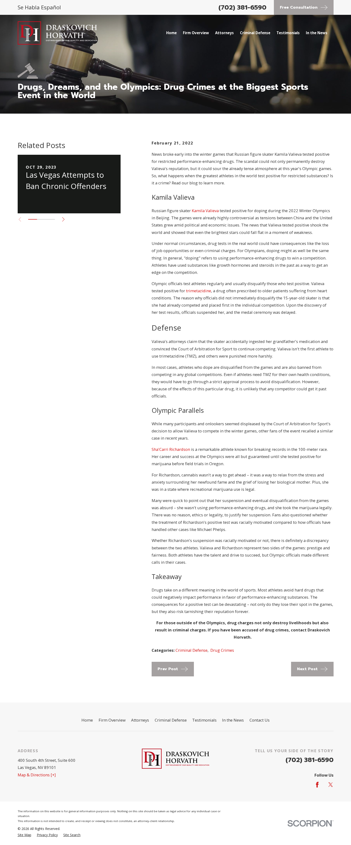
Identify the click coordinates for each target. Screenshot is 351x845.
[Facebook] (317, 784)
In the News (233, 720)
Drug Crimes (222, 650)
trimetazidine (198, 290)
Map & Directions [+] (37, 775)
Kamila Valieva (205, 210)
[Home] (57, 33)
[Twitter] (330, 784)
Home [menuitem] (171, 32)
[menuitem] (24, 835)
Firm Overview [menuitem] (196, 32)
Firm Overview (112, 720)
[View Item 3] (50, 219)
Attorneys (140, 720)
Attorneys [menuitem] (224, 32)
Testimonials (204, 720)
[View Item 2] (41, 219)
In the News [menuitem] (316, 32)
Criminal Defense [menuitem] (255, 32)
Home (87, 720)
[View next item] (63, 219)
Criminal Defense (191, 650)
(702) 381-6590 (242, 7)
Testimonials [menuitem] (288, 32)
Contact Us (260, 720)
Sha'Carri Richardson (171, 449)
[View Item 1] (32, 219)
